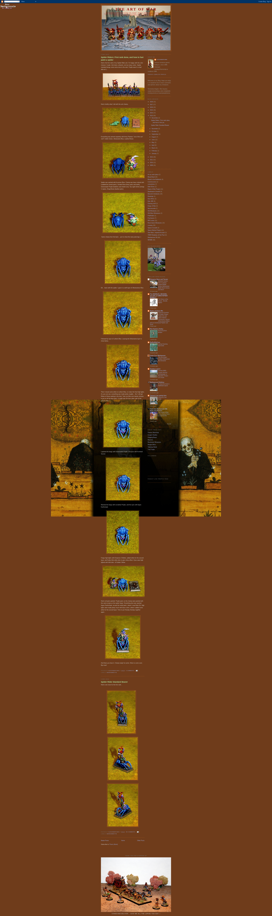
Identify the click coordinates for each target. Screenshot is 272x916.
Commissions (152, 182)
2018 (151, 102)
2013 (151, 115)
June (153, 139)
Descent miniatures (154, 194)
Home (123, 840)
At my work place (153, 174)
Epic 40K (150, 201)
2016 (151, 107)
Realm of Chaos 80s (156, 311)
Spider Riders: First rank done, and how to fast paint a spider (122, 58)
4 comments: (130, 670)
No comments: (131, 831)
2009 (151, 165)
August (154, 137)
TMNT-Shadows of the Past (156, 235)
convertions (151, 184)
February (154, 151)
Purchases (151, 218)
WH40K (150, 240)
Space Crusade (152, 228)
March (154, 148)
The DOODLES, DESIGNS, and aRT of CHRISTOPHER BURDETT (158, 295)
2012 (151, 157)
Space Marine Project (154, 230)
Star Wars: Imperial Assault (156, 232)
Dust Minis (151, 199)
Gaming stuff (152, 203)
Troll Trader (151, 449)
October (154, 131)
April (153, 145)
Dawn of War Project (154, 189)
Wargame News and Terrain (159, 279)
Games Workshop (153, 432)
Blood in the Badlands (154, 179)
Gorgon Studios (152, 435)
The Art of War (136, 9)
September (155, 134)
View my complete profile (157, 74)
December (155, 118)
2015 (151, 110)
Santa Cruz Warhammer (158, 355)
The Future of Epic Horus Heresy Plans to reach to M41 (164, 414)
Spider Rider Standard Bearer (114, 682)
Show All (169, 423)
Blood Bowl (151, 177)
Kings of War (152, 206)
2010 (151, 162)
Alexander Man (162, 59)
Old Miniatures (152, 211)
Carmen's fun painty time (158, 395)
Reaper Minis (152, 444)
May (153, 142)
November (155, 128)
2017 (151, 104)
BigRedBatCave (155, 342)
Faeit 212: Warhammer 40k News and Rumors (158, 409)
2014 (151, 113)
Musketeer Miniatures (154, 442)
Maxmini (150, 440)
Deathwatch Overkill (154, 191)
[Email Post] (137, 670)
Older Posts (140, 840)
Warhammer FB (112, 672)
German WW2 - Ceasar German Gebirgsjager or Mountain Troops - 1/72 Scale (163, 374)
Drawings (150, 196)
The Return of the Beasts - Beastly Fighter (163, 300)
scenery (150, 225)
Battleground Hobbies (157, 382)
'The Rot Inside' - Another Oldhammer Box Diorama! (164, 359)
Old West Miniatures (154, 213)
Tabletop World (152, 447)
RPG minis (151, 220)
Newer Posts (105, 840)
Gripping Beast (152, 437)
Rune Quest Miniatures (155, 223)
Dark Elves (151, 186)
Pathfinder (151, 215)
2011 (151, 160)
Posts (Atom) (114, 844)
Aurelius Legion (155, 369)
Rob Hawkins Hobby (156, 329)
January (154, 153)
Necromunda (151, 208)
